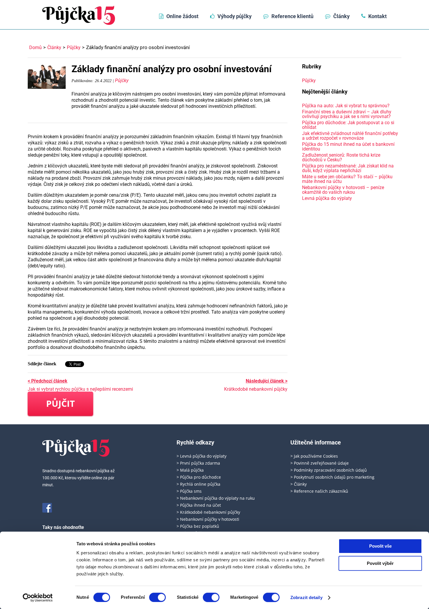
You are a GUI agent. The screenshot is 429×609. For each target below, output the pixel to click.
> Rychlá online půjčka (198, 484)
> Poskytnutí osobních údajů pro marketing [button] (332, 477)
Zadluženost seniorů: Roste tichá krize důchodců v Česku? (341, 157)
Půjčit (60, 403)
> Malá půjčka (190, 470)
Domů (35, 47)
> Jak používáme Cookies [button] (314, 456)
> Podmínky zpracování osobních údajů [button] (328, 470)
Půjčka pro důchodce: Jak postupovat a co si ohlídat (348, 125)
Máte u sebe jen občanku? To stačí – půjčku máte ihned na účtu (347, 179)
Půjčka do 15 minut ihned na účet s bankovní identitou (348, 146)
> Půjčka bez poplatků (198, 526)
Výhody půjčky (234, 16)
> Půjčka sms (189, 491)
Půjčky (74, 47)
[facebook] (47, 508)
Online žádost (182, 16)
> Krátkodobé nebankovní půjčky (208, 512)
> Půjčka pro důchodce (199, 477)
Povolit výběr (380, 563)
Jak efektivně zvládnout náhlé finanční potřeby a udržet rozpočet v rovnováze (350, 136)
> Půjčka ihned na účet (199, 505)
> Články (298, 484)
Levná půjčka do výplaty (327, 198)
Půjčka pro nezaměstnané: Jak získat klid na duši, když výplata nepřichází (348, 168)
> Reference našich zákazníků (319, 491)
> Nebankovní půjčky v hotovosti (208, 519)
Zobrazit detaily (306, 597)
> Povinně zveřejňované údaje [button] (319, 463)
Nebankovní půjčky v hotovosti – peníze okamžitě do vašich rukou (343, 190)
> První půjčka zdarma (198, 463)
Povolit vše (380, 546)
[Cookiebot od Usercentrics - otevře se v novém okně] (37, 597)
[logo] (78, 15)
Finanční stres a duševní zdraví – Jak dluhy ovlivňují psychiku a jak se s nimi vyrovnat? (346, 114)
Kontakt (377, 16)
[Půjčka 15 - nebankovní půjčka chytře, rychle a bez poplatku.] (76, 448)
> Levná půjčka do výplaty (201, 456)
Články (341, 16)
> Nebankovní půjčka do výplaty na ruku (216, 498)
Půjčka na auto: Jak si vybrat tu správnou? (346, 105)
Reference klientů (292, 16)
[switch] (157, 597)
